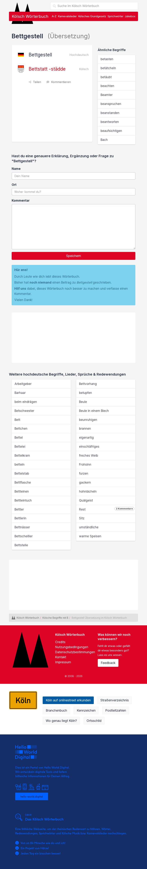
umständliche (88, 527)
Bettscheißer (24, 536)
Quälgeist (86, 500)
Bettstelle (21, 545)
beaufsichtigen (111, 131)
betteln (20, 464)
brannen (85, 428)
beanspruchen (111, 104)
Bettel (19, 437)
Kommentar (21, 200)
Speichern (73, 256)
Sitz (81, 518)
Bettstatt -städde (47, 69)
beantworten (110, 122)
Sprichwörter (115, 16)
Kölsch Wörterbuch (30, 16)
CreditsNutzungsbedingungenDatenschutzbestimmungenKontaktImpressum (75, 652)
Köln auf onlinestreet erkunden (68, 700)
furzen (83, 473)
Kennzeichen (86, 710)
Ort (14, 185)
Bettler (19, 509)
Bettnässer (22, 527)
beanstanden (110, 113)
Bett (17, 420)
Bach (104, 140)
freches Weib (88, 455)
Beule (83, 402)
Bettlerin (20, 518)
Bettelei (20, 446)
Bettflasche (23, 482)
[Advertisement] (52, 115)
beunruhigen (88, 420)
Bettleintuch (23, 500)
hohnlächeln (88, 491)
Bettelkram (22, 455)
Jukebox (130, 16)
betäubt (106, 77)
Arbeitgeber (23, 384)
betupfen (85, 393)
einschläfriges (89, 446)
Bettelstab (22, 473)
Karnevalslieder (67, 16)
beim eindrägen (26, 402)
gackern (85, 482)
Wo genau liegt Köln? (61, 721)
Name (16, 169)
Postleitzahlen (115, 710)
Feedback (108, 663)
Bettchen (21, 428)
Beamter (107, 95)
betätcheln (108, 68)
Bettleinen (22, 491)
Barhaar (20, 393)
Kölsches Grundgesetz (92, 16)
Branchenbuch (56, 710)
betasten (107, 59)
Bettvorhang (88, 384)
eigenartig (86, 437)
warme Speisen (90, 536)
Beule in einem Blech (94, 411)
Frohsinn (85, 464)
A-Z (54, 16)
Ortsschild (94, 721)
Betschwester (24, 411)
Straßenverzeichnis (114, 700)
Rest (106, 509)
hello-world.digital (31, 796)
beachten (107, 86)
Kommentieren (61, 82)
